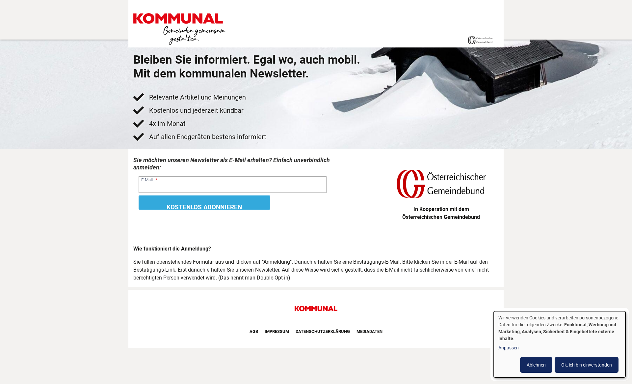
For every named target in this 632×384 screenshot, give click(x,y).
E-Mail (147, 179)
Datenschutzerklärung (323, 331)
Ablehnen (536, 365)
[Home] (180, 29)
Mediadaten (369, 331)
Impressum (277, 331)
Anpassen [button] (508, 347)
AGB (254, 331)
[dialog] (559, 344)
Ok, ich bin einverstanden (586, 365)
